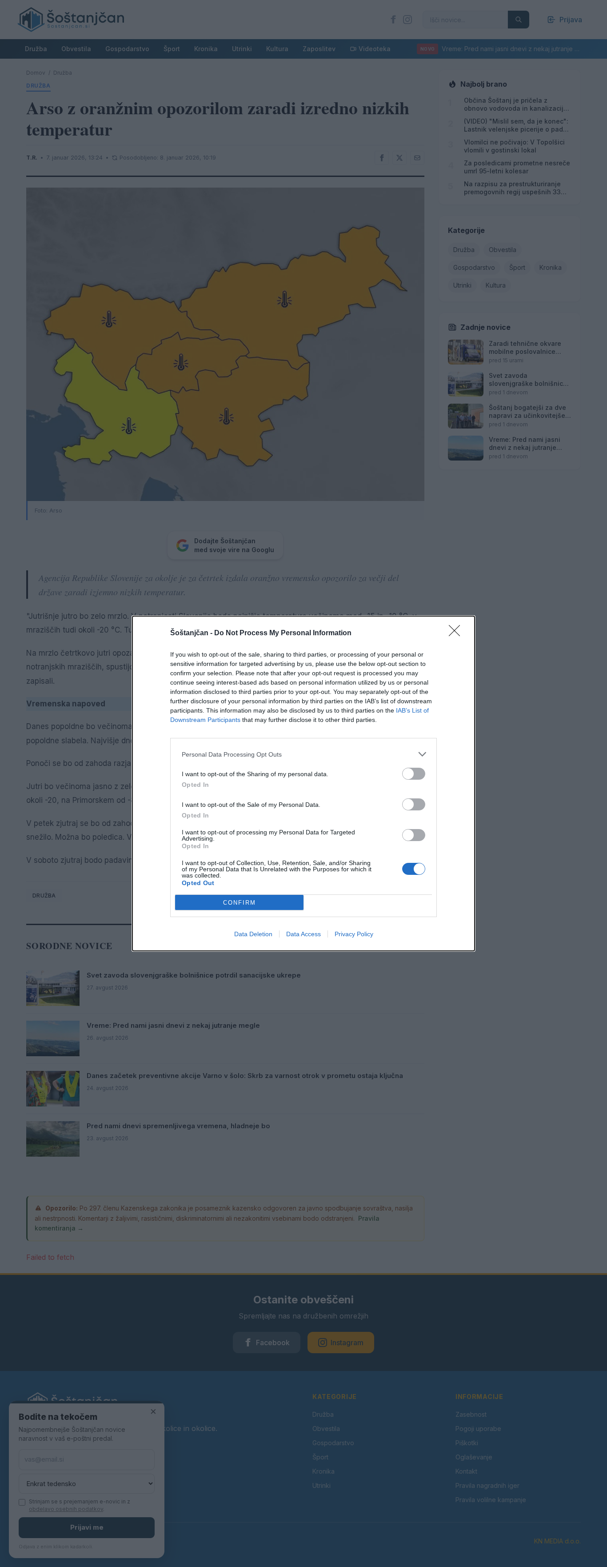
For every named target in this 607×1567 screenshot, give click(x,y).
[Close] (457, 633)
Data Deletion (253, 934)
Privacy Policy (354, 934)
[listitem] (303, 754)
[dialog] (303, 783)
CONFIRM (239, 902)
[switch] (413, 774)
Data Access (303, 934)
